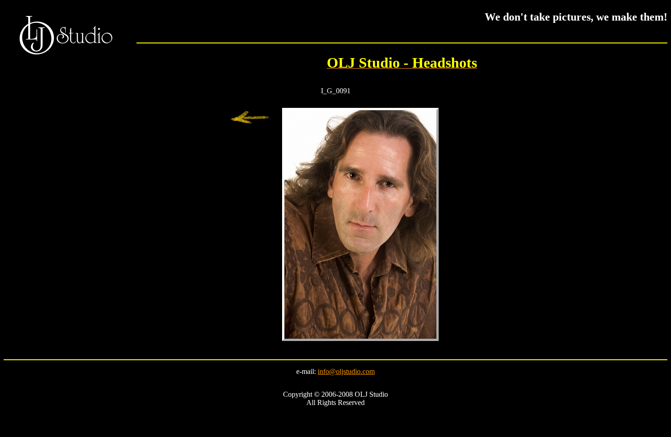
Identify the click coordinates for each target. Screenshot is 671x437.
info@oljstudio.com (346, 371)
